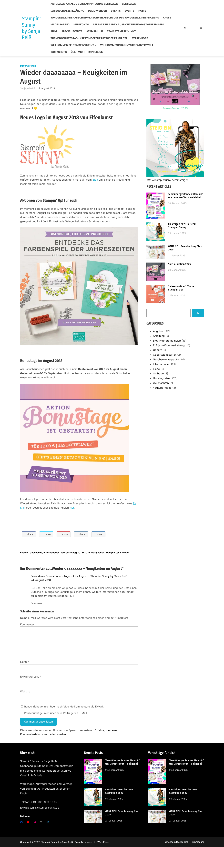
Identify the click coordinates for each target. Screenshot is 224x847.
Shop (54, 31)
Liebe (156, 369)
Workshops (59, 52)
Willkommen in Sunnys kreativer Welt (126, 45)
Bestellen (129, 3)
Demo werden (97, 10)
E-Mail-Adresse (30, 676)
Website (25, 691)
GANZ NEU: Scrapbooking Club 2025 (185, 248)
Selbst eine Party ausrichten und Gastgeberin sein (128, 24)
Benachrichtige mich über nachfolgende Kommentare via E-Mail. (64, 706)
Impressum (95, 52)
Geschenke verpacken (166, 359)
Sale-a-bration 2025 (179, 264)
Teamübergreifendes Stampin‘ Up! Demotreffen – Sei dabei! (185, 196)
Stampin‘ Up (112, 552)
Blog (95, 179)
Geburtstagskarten (164, 354)
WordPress (103, 842)
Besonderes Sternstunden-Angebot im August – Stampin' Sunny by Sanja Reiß (79, 576)
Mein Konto (81, 24)
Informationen (28, 65)
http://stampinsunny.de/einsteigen (167, 180)
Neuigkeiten (97, 552)
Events (116, 10)
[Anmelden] (185, 28)
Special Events (71, 31)
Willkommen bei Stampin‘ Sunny (72, 45)
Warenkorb (140, 38)
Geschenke (36, 552)
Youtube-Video (162, 387)
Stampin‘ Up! (94, 31)
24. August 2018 (41, 580)
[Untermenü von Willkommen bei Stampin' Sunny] (95, 45)
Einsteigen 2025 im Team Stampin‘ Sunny (182, 225)
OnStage (158, 373)
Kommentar (28, 624)
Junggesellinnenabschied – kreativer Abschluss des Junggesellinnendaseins (105, 17)
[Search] (198, 313)
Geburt (157, 350)
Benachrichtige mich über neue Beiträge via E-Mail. (55, 713)
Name (25, 661)
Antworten (36, 603)
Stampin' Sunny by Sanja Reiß (31, 27)
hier (72, 507)
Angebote (159, 331)
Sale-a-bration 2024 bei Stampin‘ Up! (181, 288)
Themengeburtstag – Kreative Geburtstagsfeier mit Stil (89, 38)
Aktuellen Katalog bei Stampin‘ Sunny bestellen (84, 3)
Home (142, 10)
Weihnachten (161, 383)
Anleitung (159, 335)
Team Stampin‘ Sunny (121, 31)
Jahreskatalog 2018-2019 (75, 552)
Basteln (24, 552)
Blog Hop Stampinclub (167, 340)
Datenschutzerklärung (67, 10)
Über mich (77, 52)
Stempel (124, 552)
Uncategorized (162, 378)
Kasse (167, 17)
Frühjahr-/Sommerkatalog (169, 345)
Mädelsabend (60, 24)
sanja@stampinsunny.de (44, 807)
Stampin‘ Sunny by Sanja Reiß (57, 842)
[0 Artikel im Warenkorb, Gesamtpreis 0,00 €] (201, 28)
